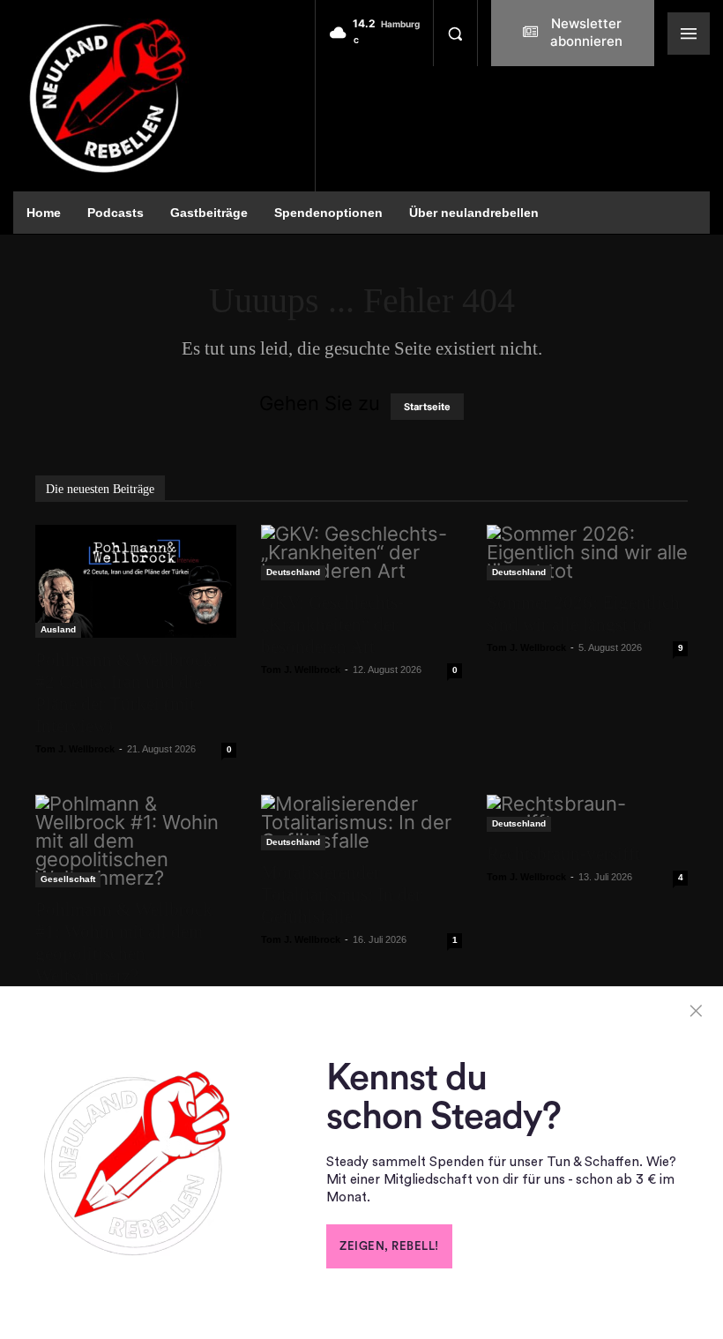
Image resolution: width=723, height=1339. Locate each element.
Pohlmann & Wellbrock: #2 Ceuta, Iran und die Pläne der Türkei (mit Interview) (126, 693)
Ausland (58, 629)
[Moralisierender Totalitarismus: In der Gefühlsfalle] (361, 822)
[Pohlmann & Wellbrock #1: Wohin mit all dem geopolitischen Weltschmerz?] (135, 841)
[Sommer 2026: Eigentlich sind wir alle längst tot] (587, 552)
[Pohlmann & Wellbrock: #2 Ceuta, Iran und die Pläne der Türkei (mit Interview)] (135, 581)
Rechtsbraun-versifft (563, 853)
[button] (455, 33)
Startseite (427, 406)
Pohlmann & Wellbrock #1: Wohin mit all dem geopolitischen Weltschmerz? (123, 942)
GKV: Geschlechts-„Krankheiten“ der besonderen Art (332, 624)
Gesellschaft (68, 879)
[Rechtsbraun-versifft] (587, 813)
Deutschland (293, 572)
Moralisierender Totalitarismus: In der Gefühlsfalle (341, 894)
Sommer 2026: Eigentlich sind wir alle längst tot (583, 613)
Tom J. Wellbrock (75, 749)
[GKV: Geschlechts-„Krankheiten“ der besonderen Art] (361, 552)
